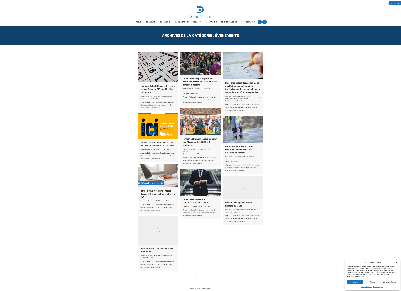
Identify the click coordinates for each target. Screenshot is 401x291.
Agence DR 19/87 (230, 96)
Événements (153, 96)
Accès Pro (395, 3)
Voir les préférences (390, 282)
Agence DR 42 (144, 96)
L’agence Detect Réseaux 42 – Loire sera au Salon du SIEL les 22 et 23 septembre (157, 89)
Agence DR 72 (229, 209)
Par (142, 98)
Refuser (372, 282)
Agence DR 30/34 (188, 88)
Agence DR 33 (240, 96)
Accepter (355, 282)
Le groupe (161, 96)
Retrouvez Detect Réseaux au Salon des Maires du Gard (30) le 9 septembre (200, 142)
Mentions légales (378, 287)
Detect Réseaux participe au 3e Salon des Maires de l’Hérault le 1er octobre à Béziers (200, 81)
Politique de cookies (366, 287)
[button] (397, 262)
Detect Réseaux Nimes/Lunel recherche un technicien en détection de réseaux (239, 149)
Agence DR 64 (250, 96)
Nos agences (168, 96)
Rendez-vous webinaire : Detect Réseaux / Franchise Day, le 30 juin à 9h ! (157, 194)
